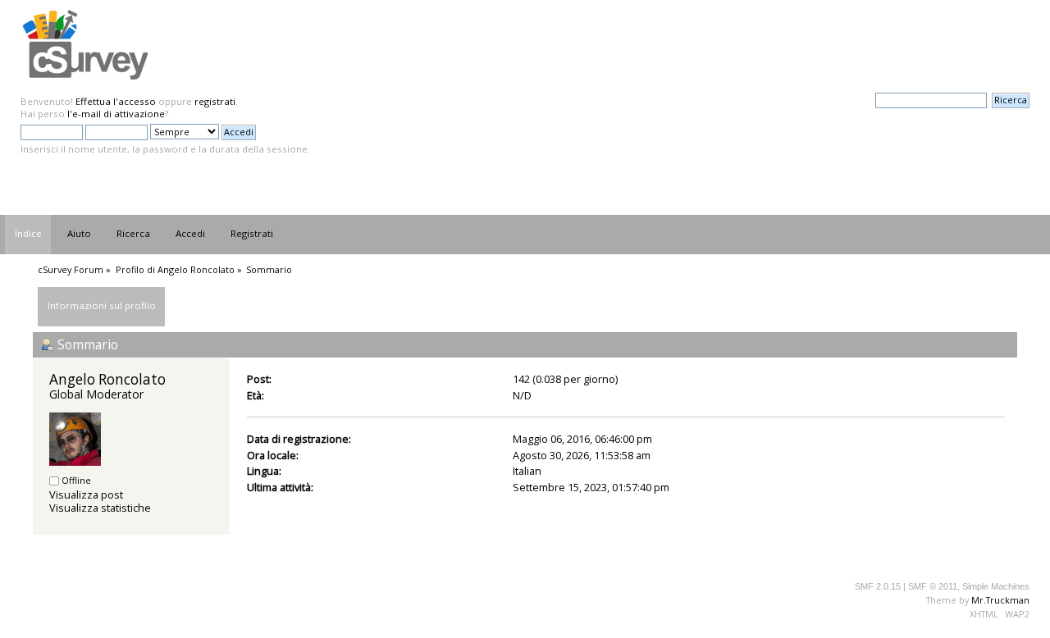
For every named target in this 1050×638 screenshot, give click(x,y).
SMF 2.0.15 (878, 586)
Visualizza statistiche (100, 507)
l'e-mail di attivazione (116, 113)
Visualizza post (86, 494)
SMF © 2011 (932, 586)
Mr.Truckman (1000, 600)
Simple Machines (995, 586)
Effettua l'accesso (115, 101)
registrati (214, 101)
